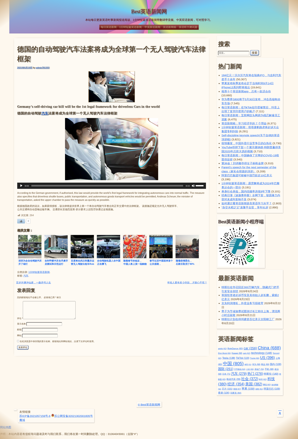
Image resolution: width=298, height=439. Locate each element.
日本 (226, 374)
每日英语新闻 (109, 27)
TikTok (242, 358)
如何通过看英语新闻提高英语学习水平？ (246, 203)
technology (261, 353)
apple (222, 349)
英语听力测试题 (188, 27)
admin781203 (42, 67)
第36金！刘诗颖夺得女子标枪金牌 (242, 163)
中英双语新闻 (152, 27)
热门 (255, 373)
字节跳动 (239, 369)
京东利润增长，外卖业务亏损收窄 (242, 303)
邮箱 (19, 329)
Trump (254, 358)
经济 (235, 384)
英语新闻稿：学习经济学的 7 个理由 (243, 123)
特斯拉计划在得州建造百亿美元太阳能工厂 (248, 319)
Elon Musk (224, 353)
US (267, 357)
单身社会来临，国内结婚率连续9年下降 (246, 191)
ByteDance (235, 348)
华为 (256, 364)
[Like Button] (21, 221)
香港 (223, 392)
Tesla (228, 357)
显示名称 (21, 324)
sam (246, 353)
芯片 (227, 388)
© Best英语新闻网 (149, 404)
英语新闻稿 (169, 27)
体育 (247, 364)
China (269, 347)
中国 (233, 363)
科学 (263, 379)
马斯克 (235, 393)
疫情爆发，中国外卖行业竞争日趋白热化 (246, 143)
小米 (250, 369)
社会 (249, 379)
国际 (225, 369)
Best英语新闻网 (149, 11)
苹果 (248, 388)
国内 (275, 364)
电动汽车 (233, 379)
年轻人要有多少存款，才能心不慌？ (187, 282)
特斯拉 (271, 373)
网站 (19, 335)
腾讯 (267, 385)
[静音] (193, 185)
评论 (20, 318)
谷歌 (259, 389)
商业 (265, 364)
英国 (237, 389)
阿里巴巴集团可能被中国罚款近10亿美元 (246, 175)
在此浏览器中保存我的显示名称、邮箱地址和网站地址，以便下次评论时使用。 (58, 341)
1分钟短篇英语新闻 (130, 27)
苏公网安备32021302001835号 (73, 416)
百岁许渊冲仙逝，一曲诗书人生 (33, 282)
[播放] (21, 185)
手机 (269, 369)
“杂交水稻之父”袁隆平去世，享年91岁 (244, 207)
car (250, 348)
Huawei (237, 353)
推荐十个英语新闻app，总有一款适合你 (246, 91)
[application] (111, 186)
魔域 (22, 420)
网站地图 (5, 427)
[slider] (200, 185)
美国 (253, 384)
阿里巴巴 (272, 388)
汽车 (44, 113)
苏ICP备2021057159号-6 (34, 416)
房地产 (259, 369)
